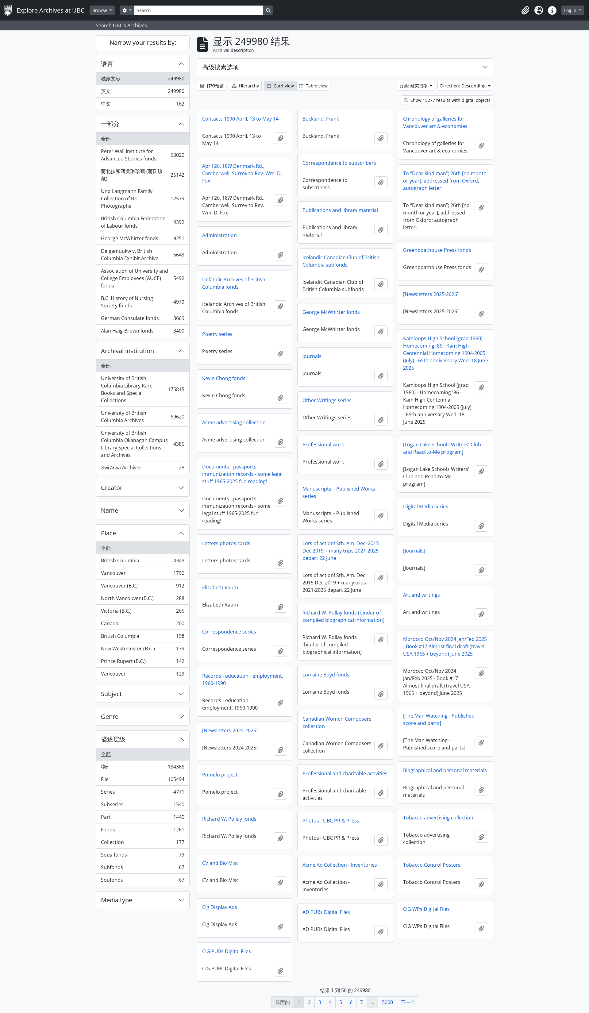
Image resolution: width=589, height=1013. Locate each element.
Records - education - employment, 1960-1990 (242, 679)
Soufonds (142, 881)
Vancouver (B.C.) (142, 587)
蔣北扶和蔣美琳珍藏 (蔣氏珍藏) (142, 175)
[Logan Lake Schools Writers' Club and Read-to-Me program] (442, 448)
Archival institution (127, 351)
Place (108, 533)
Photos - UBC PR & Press (330, 820)
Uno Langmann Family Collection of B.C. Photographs (142, 198)
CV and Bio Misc (220, 863)
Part (142, 818)
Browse (100, 10)
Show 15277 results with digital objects (450, 100)
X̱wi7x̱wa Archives (142, 469)
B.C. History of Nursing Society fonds (142, 302)
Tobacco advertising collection (438, 817)
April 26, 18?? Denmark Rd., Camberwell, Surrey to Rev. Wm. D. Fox (242, 173)
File (142, 781)
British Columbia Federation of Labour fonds (142, 222)
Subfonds (142, 869)
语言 (107, 64)
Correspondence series (229, 631)
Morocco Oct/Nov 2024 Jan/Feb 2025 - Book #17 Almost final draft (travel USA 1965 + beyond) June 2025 (445, 646)
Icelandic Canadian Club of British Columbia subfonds (340, 261)
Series (142, 793)
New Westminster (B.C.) (142, 650)
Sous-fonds (142, 856)
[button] (525, 10)
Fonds (142, 831)
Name (109, 510)
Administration (219, 235)
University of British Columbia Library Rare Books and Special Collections (142, 389)
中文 (142, 105)
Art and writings (421, 594)
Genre (109, 716)
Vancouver (142, 575)
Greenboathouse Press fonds (437, 250)
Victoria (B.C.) (142, 612)
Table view (316, 86)
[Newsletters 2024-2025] (230, 730)
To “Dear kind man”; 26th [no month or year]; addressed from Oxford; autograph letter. (445, 180)
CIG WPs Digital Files (426, 909)
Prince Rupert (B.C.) (142, 663)
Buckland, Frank (320, 118)
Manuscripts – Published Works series (338, 492)
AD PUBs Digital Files (326, 912)
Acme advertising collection (234, 422)
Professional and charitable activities (344, 773)
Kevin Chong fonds (223, 378)
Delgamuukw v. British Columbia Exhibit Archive (142, 255)
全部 (106, 138)
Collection (142, 844)
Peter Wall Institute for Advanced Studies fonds (142, 155)
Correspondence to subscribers (339, 163)
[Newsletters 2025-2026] (431, 294)
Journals (311, 356)
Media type (116, 900)
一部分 (110, 124)
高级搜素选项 (220, 67)
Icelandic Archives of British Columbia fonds (233, 283)
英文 (142, 93)
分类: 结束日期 (414, 86)
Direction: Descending (463, 86)
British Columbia (142, 562)
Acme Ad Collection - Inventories (339, 864)
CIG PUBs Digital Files (226, 951)
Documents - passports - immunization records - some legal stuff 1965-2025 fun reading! (242, 474)
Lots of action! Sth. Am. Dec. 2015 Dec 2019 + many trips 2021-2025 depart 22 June (340, 550)
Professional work (323, 444)
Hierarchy (248, 86)
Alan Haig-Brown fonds (142, 332)
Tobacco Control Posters (431, 864)
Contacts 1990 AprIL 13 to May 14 (240, 118)
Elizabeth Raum (220, 587)
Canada (142, 625)
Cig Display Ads (219, 907)
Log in (571, 10)
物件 (142, 768)
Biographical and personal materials (445, 770)
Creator (111, 487)
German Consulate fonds (142, 320)
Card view (283, 86)
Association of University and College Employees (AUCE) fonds (142, 278)
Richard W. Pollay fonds (229, 818)
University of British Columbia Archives (142, 417)
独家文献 (142, 80)
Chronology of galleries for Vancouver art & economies (435, 122)
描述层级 (113, 739)
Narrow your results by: (143, 42)
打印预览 (214, 86)
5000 (387, 1002)
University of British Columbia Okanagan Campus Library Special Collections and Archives (142, 443)
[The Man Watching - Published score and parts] (439, 719)
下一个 (408, 1002)
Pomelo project (220, 774)
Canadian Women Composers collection (336, 722)
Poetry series (217, 334)
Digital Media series (425, 506)
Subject (111, 694)
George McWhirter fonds (142, 240)
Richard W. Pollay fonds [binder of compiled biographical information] (343, 616)
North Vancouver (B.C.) (142, 600)
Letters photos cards (226, 543)
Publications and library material (340, 210)
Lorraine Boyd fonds (325, 674)
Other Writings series (327, 400)
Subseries (142, 806)
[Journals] (414, 550)
